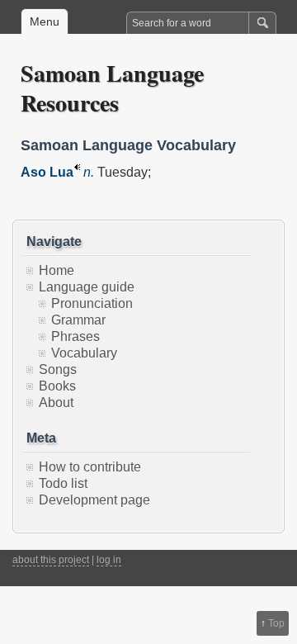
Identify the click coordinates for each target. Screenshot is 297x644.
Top (276, 623)
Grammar (78, 320)
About (56, 402)
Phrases (75, 336)
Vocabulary (84, 353)
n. (88, 172)
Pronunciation (92, 303)
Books (57, 386)
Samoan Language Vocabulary (128, 145)
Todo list (63, 483)
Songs (58, 369)
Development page (94, 500)
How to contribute (90, 467)
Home (56, 270)
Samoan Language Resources (112, 88)
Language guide (86, 287)
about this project (50, 560)
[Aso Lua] (76, 172)
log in (109, 560)
